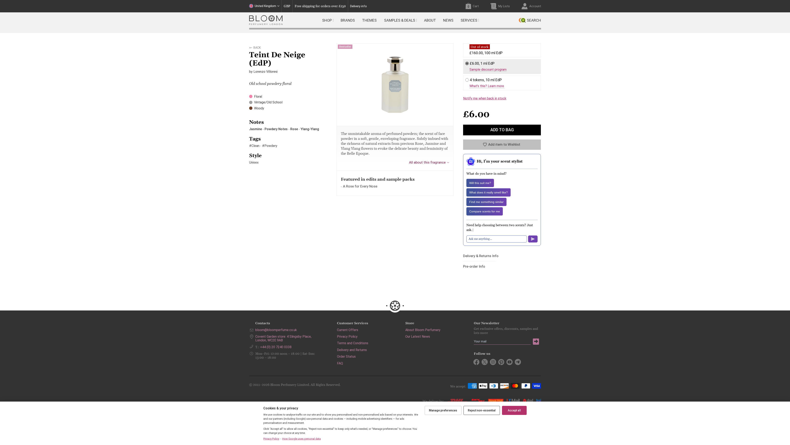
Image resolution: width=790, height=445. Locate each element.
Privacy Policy (347, 336)
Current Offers (347, 330)
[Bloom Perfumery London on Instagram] (493, 362)
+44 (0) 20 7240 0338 (276, 347)
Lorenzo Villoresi (265, 72)
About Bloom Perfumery (422, 330)
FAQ (340, 363)
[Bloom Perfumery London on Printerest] (501, 362)
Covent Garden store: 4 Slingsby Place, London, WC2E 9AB (283, 338)
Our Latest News (417, 336)
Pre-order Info (474, 266)
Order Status (346, 356)
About (430, 20)
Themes (369, 20)
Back (257, 47)
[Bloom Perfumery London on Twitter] (485, 362)
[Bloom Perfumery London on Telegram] (518, 362)
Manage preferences (443, 410)
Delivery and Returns (352, 350)
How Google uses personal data (301, 438)
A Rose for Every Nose (360, 186)
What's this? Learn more (486, 86)
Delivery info (358, 6)
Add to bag (502, 129)
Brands (348, 20)
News (448, 20)
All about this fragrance (427, 162)
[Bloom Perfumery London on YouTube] (509, 362)
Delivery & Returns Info (480, 256)
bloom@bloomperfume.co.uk (276, 330)
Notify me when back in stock (484, 98)
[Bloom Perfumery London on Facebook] (476, 362)
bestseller (345, 46)
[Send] (533, 238)
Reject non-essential (482, 410)
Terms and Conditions (352, 343)
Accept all (514, 410)
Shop (327, 20)
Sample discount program (488, 69)
